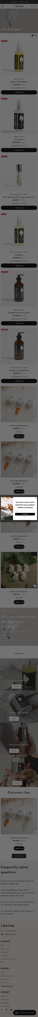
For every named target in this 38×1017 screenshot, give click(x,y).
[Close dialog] (36, 498)
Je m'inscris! (25, 514)
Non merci (25, 516)
